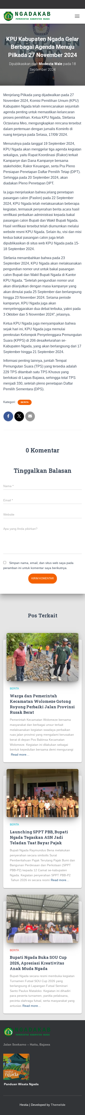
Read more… (20, 754)
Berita (25, 402)
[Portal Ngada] (29, 16)
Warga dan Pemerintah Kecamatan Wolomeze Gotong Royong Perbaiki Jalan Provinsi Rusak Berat (42, 704)
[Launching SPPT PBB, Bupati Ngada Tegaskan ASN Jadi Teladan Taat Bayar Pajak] (42, 793)
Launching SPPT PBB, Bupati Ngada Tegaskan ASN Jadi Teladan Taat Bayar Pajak (39, 837)
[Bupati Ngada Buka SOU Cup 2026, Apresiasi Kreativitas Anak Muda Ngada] (42, 918)
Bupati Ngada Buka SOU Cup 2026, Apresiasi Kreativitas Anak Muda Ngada (38, 963)
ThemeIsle (58, 1104)
